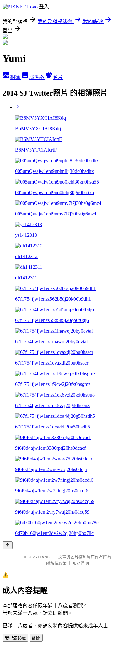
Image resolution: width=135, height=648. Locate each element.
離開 (36, 638)
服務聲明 (81, 563)
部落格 (37, 77)
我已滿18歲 (15, 638)
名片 (58, 77)
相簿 (15, 77)
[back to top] (8, 545)
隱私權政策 (56, 563)
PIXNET (45, 557)
